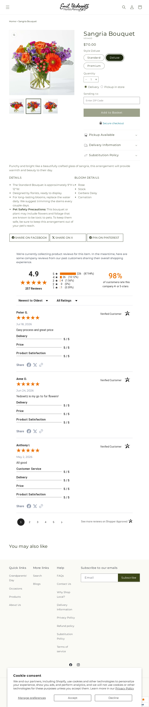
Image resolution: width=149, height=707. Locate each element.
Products (15, 596)
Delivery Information (64, 607)
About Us (15, 605)
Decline (113, 698)
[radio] (74, 274)
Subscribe (128, 577)
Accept (72, 698)
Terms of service (62, 649)
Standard (93, 57)
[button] (8, 7)
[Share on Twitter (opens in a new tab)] (35, 365)
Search (37, 575)
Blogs (37, 584)
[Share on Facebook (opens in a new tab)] (29, 365)
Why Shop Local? (63, 594)
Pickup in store (114, 87)
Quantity (89, 73)
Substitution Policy (65, 636)
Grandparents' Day (18, 578)
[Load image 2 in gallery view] (33, 106)
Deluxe (115, 57)
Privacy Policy (124, 688)
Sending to (96, 94)
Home (12, 21)
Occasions (15, 588)
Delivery (94, 87)
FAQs (60, 575)
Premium (94, 65)
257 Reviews (38, 288)
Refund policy (65, 626)
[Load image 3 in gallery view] (50, 106)
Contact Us (64, 584)
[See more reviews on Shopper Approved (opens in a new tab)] (41, 365)
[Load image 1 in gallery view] (16, 106)
